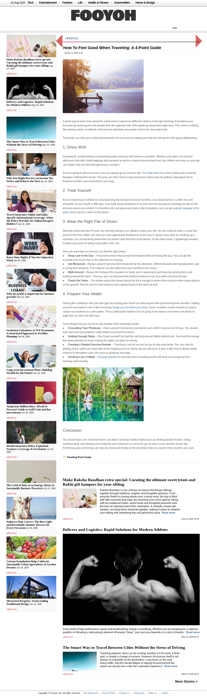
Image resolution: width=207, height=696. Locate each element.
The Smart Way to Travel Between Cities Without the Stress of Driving (30, 143)
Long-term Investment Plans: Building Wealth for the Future (29, 371)
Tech (30, 2)
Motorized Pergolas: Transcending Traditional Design (27, 602)
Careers (165, 693)
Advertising (139, 693)
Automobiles (122, 2)
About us (153, 693)
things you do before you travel (130, 307)
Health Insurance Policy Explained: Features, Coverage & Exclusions (27, 447)
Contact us (124, 693)
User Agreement (90, 693)
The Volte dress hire (153, 173)
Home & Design (145, 2)
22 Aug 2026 (18, 2)
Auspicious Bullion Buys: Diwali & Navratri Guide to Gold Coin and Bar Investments (28, 409)
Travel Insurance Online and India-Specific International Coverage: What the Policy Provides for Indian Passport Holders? (29, 219)
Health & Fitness (98, 2)
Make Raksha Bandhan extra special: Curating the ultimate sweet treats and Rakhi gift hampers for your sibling (29, 62)
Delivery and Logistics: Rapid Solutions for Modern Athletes (30, 103)
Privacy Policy (108, 693)
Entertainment (48, 2)
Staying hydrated (107, 357)
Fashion (67, 2)
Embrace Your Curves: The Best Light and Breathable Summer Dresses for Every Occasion (29, 524)
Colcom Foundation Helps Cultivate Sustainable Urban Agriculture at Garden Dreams (31, 564)
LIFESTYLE (11, 74)
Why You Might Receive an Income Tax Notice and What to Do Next (29, 180)
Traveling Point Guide (79, 457)
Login (174, 28)
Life (80, 2)
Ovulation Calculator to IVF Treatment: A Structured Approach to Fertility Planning (30, 333)
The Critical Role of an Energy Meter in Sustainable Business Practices (30, 487)
